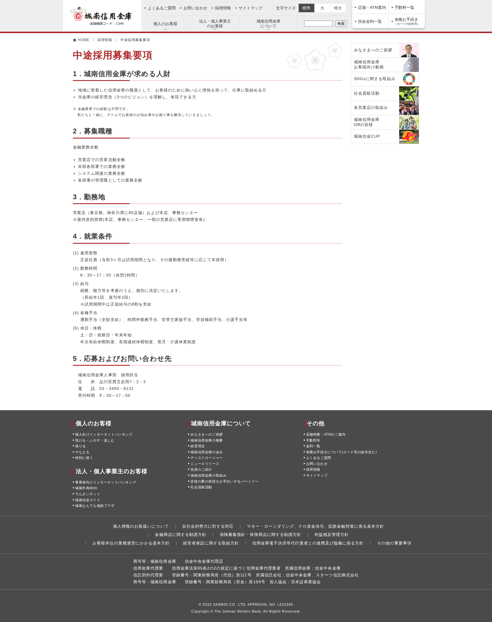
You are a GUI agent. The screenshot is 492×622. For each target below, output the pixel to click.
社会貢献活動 (201, 487)
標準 (306, 8)
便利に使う (84, 458)
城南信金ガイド (87, 500)
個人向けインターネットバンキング (104, 434)
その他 (316, 423)
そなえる (82, 452)
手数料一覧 (405, 7)
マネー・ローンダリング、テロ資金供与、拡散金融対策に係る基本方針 (315, 526)
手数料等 (313, 440)
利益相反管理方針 (332, 534)
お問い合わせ (195, 8)
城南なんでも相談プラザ (95, 506)
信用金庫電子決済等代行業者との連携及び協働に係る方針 (308, 543)
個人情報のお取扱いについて (141, 526)
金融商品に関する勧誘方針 (180, 534)
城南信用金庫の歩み (206, 452)
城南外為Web (86, 488)
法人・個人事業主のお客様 (215, 23)
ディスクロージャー (206, 458)
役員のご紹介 (201, 469)
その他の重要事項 (394, 543)
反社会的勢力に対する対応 (208, 526)
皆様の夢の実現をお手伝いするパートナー (224, 481)
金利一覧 (313, 446)
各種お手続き (407, 21)
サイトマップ (251, 8)
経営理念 (197, 446)
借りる (80, 446)
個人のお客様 (165, 23)
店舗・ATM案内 (372, 7)
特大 (338, 8)
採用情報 (223, 8)
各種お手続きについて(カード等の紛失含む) (341, 452)
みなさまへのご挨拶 (206, 434)
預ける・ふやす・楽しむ (95, 440)
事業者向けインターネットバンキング (105, 482)
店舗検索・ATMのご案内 (326, 434)
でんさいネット (87, 494)
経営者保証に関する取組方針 (211, 543)
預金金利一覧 (370, 21)
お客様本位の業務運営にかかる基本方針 (131, 543)
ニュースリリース (204, 464)
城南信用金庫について (268, 23)
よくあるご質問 (162, 8)
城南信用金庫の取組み (208, 475)
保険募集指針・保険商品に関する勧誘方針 (260, 534)
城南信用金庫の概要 (206, 440)
